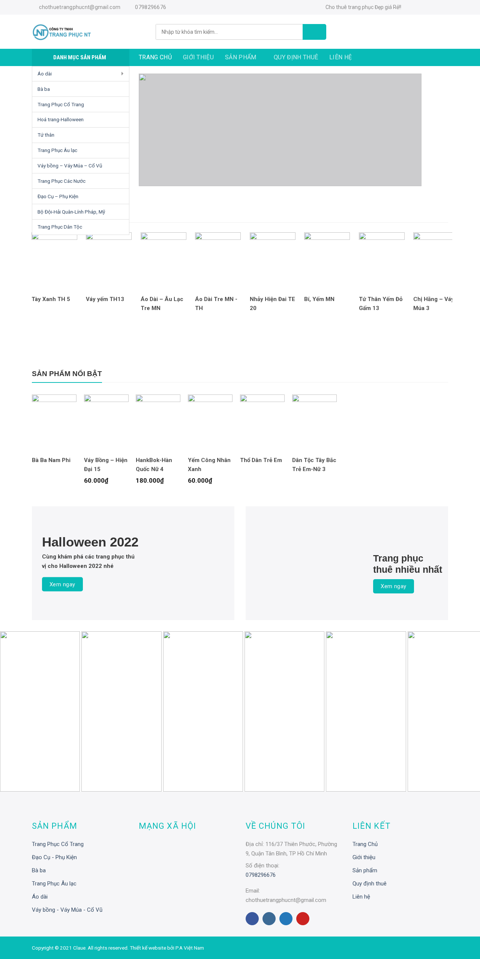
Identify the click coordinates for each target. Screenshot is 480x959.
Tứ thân (46, 135)
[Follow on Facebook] (410, 8)
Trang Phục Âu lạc (57, 150)
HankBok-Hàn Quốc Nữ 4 (154, 465)
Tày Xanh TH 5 (51, 299)
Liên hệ (340, 57)
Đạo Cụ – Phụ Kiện (58, 196)
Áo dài (45, 74)
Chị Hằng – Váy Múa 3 (433, 304)
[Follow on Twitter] (432, 8)
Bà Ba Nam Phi (51, 460)
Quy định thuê (296, 57)
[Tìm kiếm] (314, 32)
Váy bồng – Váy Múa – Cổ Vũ (70, 166)
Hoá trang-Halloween (61, 119)
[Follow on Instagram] (421, 8)
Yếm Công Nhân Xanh (209, 465)
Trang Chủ (155, 57)
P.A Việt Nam (190, 948)
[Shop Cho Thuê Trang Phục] (88, 32)
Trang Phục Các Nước (62, 181)
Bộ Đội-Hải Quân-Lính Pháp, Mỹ (71, 212)
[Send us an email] (443, 8)
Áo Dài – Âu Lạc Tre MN (162, 304)
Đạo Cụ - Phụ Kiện (54, 857)
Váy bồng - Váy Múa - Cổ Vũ (67, 909)
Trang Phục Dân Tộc (60, 227)
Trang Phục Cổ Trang (61, 104)
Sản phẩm (240, 57)
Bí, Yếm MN (319, 299)
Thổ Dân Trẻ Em (261, 460)
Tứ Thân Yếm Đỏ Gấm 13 (380, 304)
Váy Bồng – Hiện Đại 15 (106, 465)
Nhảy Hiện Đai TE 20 (272, 304)
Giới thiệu (198, 57)
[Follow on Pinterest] (302, 918)
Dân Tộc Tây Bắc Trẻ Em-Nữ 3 (314, 465)
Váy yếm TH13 (105, 299)
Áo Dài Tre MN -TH (216, 304)
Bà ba (44, 89)
